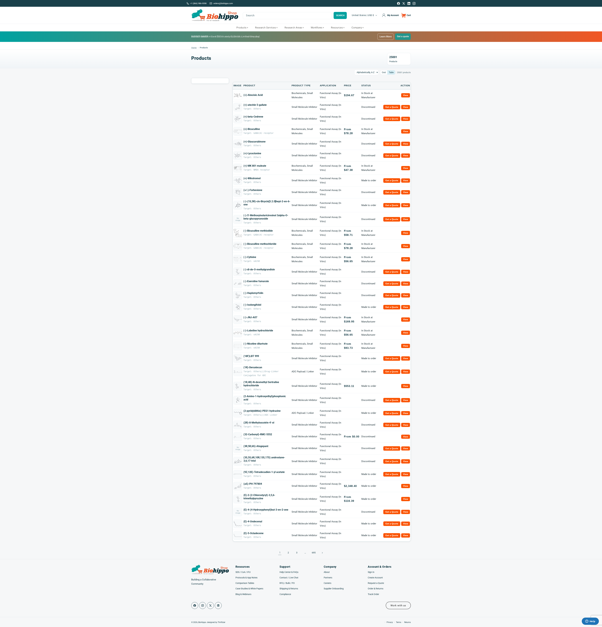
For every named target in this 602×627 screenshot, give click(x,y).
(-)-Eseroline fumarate (256, 281)
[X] (403, 3)
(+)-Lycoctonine (252, 153)
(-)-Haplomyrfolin (253, 293)
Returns (407, 622)
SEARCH (340, 15)
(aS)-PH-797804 (252, 483)
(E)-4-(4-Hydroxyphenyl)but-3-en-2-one (265, 509)
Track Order (373, 594)
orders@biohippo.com (223, 3)
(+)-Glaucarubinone (254, 141)
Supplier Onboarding (334, 588)
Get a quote (403, 36)
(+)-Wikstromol (252, 178)
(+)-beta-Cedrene (253, 116)
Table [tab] (391, 72)
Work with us (398, 605)
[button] (406, 15)
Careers (327, 583)
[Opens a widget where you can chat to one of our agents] (590, 621)
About (327, 572)
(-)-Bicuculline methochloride (259, 243)
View (405, 95)
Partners (328, 577)
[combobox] (287, 15)
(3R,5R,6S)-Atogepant (255, 446)
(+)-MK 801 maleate (254, 165)
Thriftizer (221, 622)
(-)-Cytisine (249, 257)
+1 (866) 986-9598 (198, 3)
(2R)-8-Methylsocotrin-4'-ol (258, 422)
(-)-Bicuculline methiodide (258, 230)
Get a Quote (391, 107)
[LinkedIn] (408, 3)
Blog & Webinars (243, 594)
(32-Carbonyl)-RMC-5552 (257, 434)
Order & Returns (375, 588)
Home (194, 47)
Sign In (371, 572)
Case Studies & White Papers (249, 588)
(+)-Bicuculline (251, 129)
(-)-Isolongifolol (252, 304)
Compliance (285, 594)
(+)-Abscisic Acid (253, 95)
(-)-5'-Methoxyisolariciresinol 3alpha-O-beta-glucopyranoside (265, 217)
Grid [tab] (384, 72)
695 (314, 552)
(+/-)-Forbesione (252, 190)
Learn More (386, 36)
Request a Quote (376, 583)
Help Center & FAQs (289, 572)
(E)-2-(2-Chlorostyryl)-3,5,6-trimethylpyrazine (259, 497)
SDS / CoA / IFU (243, 572)
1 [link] (279, 552)
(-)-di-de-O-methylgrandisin (259, 269)
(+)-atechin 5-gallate (255, 104)
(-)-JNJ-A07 (250, 317)
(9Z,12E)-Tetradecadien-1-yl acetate (264, 472)
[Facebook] (398, 3)
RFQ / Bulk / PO (287, 583)
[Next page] (322, 552)
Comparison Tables (244, 583)
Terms (398, 622)
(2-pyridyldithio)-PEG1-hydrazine (262, 410)
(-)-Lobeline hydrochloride (258, 330)
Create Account (375, 577)
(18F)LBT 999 (251, 356)
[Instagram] (414, 3)
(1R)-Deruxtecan (252, 367)
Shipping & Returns (289, 588)
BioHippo (202, 622)
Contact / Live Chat (289, 577)
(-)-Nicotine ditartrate (255, 343)
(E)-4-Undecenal (252, 521)
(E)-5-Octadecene (253, 533)
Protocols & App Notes (246, 577)
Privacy (390, 622)
